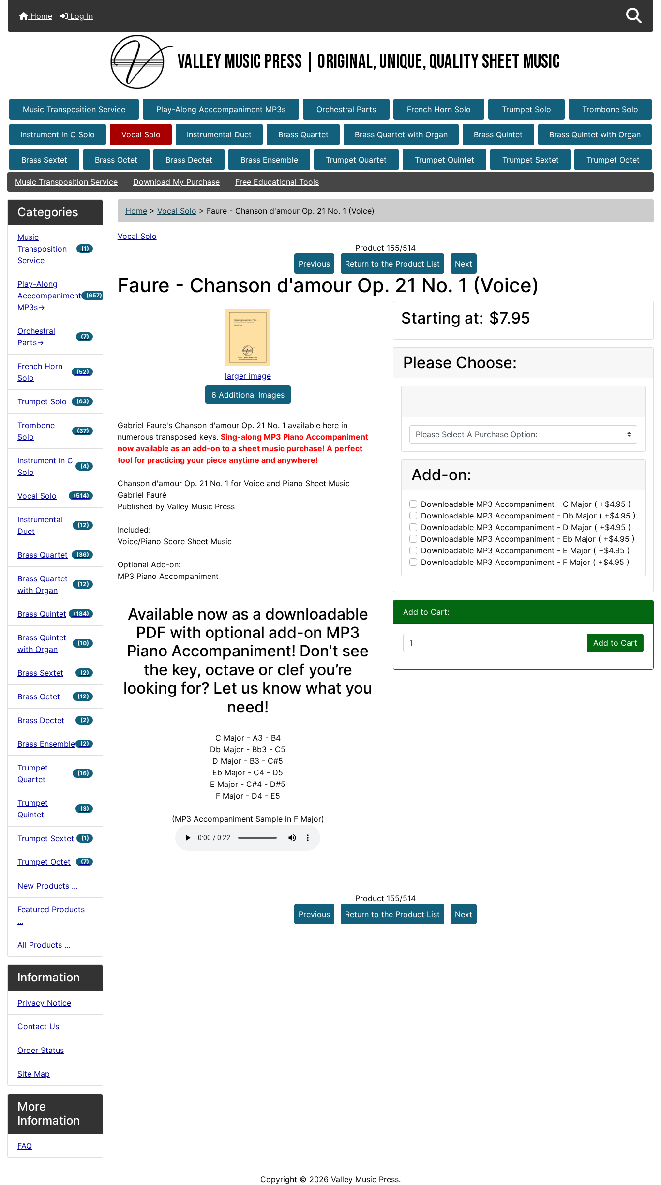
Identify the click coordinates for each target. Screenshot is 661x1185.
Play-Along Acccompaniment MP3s (220, 109)
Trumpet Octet (613, 159)
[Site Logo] (139, 62)
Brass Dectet (188, 159)
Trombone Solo (610, 109)
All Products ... (43, 944)
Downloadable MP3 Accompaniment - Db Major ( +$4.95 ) (528, 515)
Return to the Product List (392, 263)
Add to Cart (615, 643)
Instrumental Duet (219, 134)
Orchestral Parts (346, 109)
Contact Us (38, 1026)
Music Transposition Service (74, 109)
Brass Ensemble (269, 159)
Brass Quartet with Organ (401, 134)
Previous (314, 263)
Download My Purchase (176, 182)
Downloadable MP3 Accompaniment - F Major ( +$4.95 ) (525, 562)
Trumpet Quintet (444, 159)
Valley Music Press (365, 1179)
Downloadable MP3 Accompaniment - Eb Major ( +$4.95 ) (528, 539)
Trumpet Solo (526, 109)
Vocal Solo (141, 134)
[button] (634, 16)
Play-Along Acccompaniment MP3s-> (59, 295)
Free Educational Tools (277, 182)
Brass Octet (116, 159)
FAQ (24, 1146)
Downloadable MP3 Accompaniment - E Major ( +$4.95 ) (525, 550)
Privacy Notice (44, 1002)
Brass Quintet (498, 134)
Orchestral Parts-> (53, 336)
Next (463, 263)
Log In (80, 16)
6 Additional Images (248, 395)
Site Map (33, 1074)
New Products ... (47, 885)
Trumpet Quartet (356, 159)
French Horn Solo (439, 109)
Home (40, 16)
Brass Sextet (44, 159)
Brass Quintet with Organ (595, 134)
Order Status (40, 1050)
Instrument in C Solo (57, 134)
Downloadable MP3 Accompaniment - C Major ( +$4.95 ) (526, 504)
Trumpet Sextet (530, 159)
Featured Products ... (51, 915)
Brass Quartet (303, 134)
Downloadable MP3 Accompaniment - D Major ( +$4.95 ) (526, 527)
